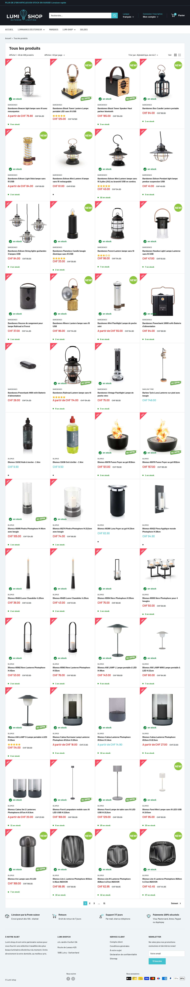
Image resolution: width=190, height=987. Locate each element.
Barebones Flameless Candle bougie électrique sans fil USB (69, 252)
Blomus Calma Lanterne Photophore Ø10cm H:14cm (114, 738)
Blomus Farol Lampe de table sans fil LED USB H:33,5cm (116, 811)
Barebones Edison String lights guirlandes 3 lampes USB (27, 252)
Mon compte (149, 17)
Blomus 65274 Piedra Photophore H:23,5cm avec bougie (72, 530)
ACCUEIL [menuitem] (9, 29)
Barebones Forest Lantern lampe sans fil (116, 251)
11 (104, 903)
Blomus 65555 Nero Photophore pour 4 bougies (160, 599)
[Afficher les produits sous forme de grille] (175, 55)
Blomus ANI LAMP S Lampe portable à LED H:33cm (27, 738)
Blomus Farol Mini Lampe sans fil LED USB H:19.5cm (162, 811)
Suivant (174, 903)
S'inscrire (157, 961)
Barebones (12, 105)
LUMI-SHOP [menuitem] (68, 29)
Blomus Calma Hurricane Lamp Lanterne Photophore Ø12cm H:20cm (71, 738)
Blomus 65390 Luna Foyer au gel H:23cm (116, 528)
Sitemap (113, 958)
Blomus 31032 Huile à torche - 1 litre (24, 462)
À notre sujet (116, 950)
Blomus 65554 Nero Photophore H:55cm (116, 598)
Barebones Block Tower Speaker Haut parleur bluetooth (115, 109)
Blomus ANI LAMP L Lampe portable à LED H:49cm (117, 669)
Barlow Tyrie (148, 389)
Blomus (11, 459)
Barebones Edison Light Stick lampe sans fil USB (26, 180)
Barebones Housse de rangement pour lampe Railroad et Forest (25, 324)
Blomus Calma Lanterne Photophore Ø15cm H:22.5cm (158, 738)
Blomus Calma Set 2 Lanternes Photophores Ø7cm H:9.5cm (22, 811)
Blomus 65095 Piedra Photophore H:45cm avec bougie (26, 530)
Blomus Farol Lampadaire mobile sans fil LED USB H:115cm (71, 811)
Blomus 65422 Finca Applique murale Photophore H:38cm (159, 530)
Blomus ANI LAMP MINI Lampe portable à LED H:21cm (161, 669)
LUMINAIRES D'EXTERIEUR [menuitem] (30, 29)
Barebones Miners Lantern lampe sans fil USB (71, 324)
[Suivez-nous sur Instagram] (73, 979)
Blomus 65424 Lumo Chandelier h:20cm (26, 598)
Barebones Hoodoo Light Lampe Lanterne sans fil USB (161, 252)
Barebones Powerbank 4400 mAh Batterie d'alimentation (26, 394)
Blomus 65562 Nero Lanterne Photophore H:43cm (26, 669)
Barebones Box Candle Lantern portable (160, 108)
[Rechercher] (114, 15)
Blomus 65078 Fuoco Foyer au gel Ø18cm (116, 462)
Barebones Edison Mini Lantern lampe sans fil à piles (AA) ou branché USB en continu (117, 180)
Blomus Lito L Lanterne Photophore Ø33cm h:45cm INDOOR (72, 880)
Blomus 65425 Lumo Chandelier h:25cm (71, 598)
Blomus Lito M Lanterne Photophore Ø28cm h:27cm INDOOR (114, 880)
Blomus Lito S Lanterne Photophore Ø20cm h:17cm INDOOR (162, 880)
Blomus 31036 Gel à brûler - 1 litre (68, 462)
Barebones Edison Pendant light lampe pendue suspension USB (160, 180)
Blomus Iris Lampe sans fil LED (22, 879)
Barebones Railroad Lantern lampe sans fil (72, 393)
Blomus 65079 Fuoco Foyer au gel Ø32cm (161, 462)
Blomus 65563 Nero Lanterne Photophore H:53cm (71, 669)
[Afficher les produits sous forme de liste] (179, 55)
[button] (59, 116)
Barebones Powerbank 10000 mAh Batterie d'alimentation (161, 324)
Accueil (8, 38)
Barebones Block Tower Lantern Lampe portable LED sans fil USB (70, 109)
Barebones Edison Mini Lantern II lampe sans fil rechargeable (71, 180)
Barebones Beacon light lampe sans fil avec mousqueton (27, 109)
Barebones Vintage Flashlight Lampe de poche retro (116, 394)
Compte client (116, 942)
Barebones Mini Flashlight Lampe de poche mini (117, 324)
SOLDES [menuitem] (84, 29)
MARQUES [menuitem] (53, 29)
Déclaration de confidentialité (123, 954)
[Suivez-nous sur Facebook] (68, 979)
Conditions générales (119, 946)
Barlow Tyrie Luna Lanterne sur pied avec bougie (161, 394)
